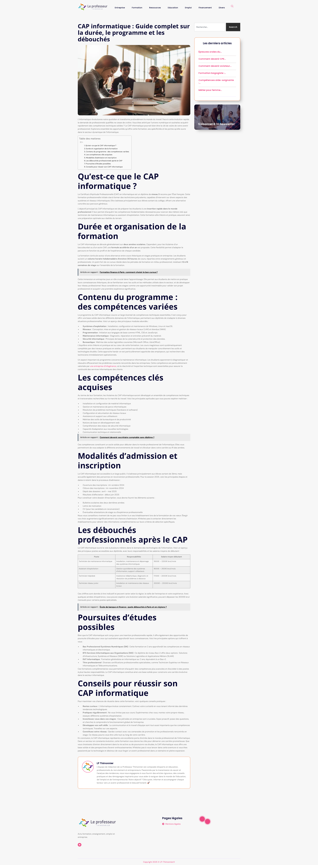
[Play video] (202, 819)
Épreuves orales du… (210, 51)
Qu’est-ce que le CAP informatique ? (100, 145)
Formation (137, 7)
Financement (205, 7)
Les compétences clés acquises (99, 154)
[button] (232, 6)
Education (173, 7)
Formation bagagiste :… (212, 73)
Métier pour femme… (210, 90)
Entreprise (120, 7)
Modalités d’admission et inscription (101, 158)
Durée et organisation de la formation (102, 149)
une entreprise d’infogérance (103, 366)
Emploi (188, 7)
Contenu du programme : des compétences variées (107, 151)
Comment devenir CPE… (212, 58)
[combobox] (209, 27)
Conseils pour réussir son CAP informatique (104, 167)
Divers (222, 7)
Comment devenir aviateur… (215, 65)
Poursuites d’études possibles (98, 164)
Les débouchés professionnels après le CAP (104, 161)
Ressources (155, 7)
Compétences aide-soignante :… (216, 81)
